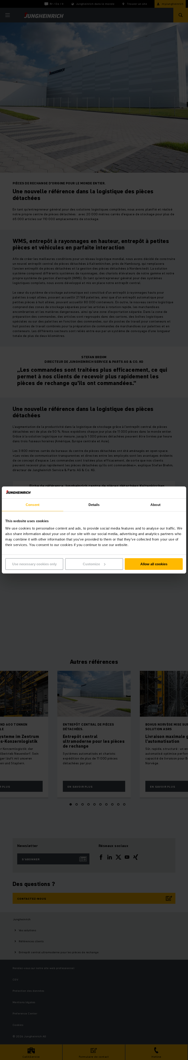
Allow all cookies (153, 564)
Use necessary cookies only (34, 564)
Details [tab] (94, 505)
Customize (91, 564)
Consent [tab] (32, 505)
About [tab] (155, 505)
